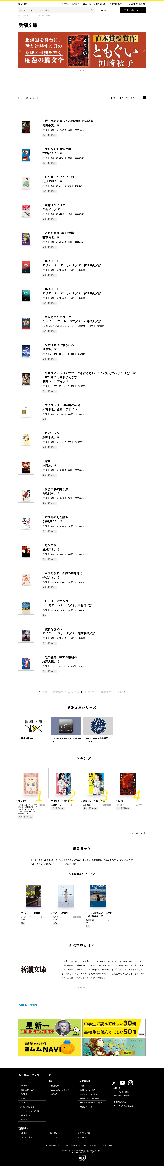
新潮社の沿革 (85, 1133)
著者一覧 (23, 1119)
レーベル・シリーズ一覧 (35, 16)
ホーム (20, 16)
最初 (44, 692)
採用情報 (75, 4)
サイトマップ (113, 1146)
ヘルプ (103, 1146)
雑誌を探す (54, 1086)
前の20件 (58, 692)
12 (98, 692)
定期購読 (53, 1094)
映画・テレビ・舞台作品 (89, 1098)
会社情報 (64, 4)
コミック (23, 1103)
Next (144, 50)
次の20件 (106, 692)
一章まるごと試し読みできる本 (92, 1103)
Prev (20, 50)
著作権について (116, 4)
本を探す (23, 1086)
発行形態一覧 (25, 1115)
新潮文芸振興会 (120, 1102)
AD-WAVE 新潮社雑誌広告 (137, 4)
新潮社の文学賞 (26, 1137)
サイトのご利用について (54, 1146)
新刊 (82, 1086)
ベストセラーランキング (89, 1094)
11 (93, 692)
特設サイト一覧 (86, 1107)
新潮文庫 (23, 1094)
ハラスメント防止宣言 (90, 1146)
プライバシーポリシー (72, 1146)
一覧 (49, 1075)
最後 (119, 692)
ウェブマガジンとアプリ (59, 1090)
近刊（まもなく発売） (88, 1090)
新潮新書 (23, 1098)
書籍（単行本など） (28, 1090)
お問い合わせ (100, 4)
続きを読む (81, 987)
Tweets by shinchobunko (28, 1005)
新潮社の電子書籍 (27, 1107)
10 (89, 692)
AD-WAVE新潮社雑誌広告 (123, 1106)
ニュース (87, 4)
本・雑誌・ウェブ (134, 10)
